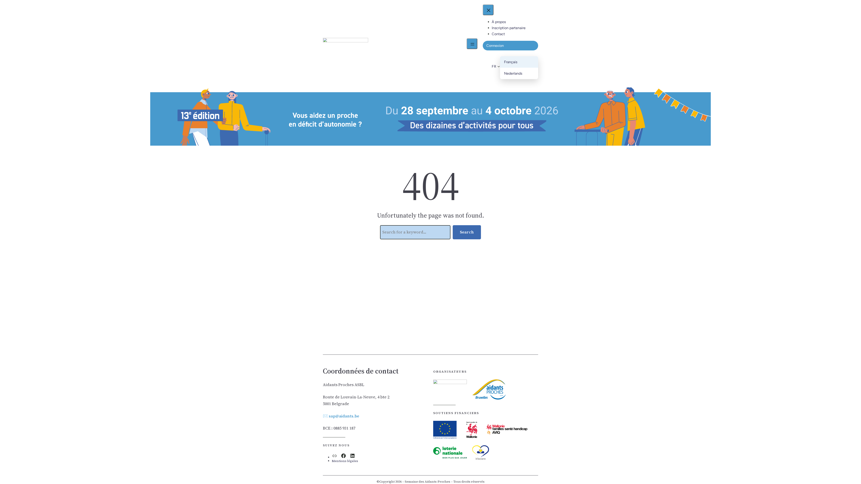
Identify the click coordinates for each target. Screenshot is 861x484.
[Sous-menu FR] (498, 66)
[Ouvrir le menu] (472, 43)
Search (467, 232)
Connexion (495, 45)
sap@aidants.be (344, 416)
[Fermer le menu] (488, 9)
